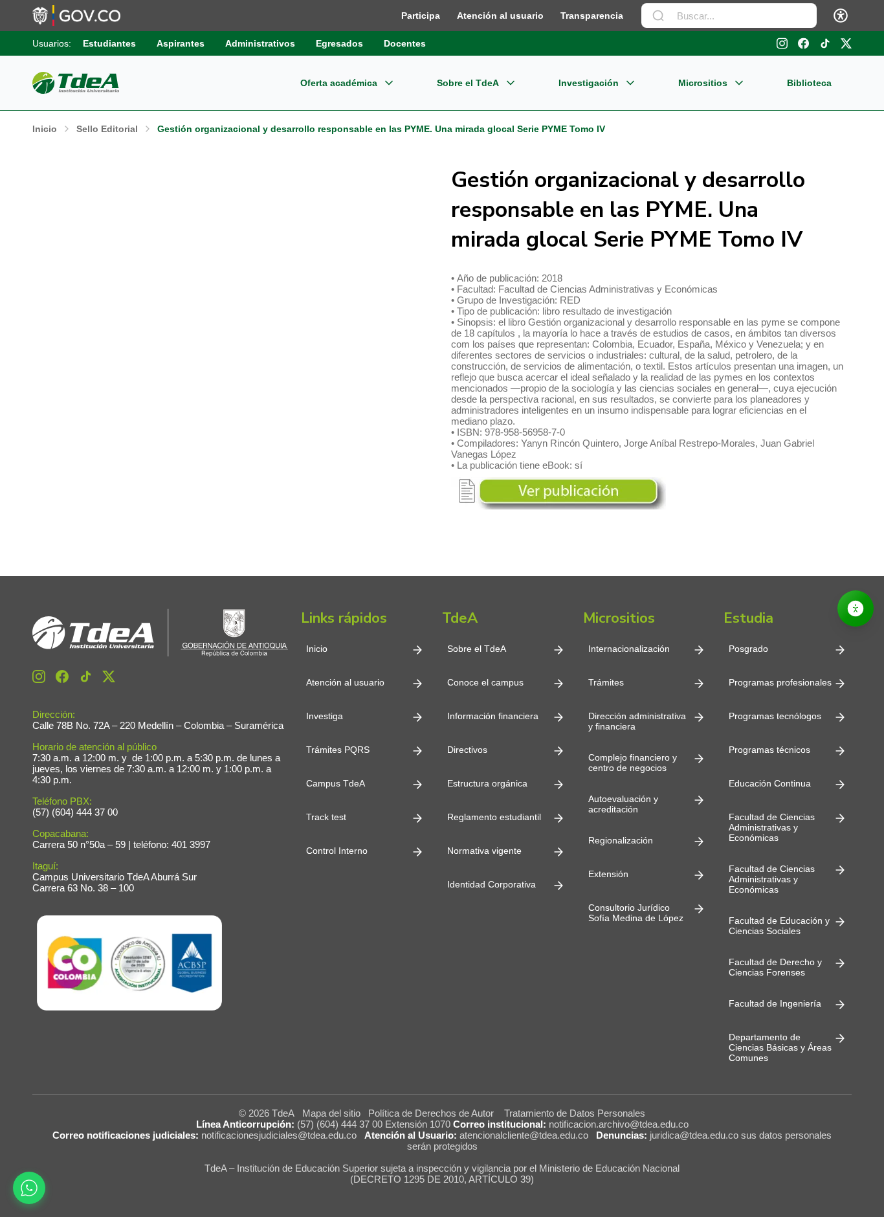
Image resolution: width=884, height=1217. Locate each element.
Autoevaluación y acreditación (623, 804)
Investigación (588, 83)
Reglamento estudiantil (494, 817)
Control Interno (337, 850)
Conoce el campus (485, 682)
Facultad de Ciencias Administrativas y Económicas (772, 827)
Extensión (608, 874)
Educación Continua (770, 783)
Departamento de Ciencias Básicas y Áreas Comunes (780, 1047)
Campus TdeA (335, 783)
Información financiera (492, 716)
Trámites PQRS (338, 749)
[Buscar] (658, 15)
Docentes (405, 43)
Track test (326, 817)
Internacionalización (629, 648)
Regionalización (620, 840)
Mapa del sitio (331, 1113)
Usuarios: (51, 43)
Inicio (316, 648)
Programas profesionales (780, 682)
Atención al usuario (500, 15)
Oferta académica (338, 83)
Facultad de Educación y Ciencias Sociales (779, 925)
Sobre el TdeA (468, 83)
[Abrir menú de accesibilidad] (840, 15)
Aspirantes (180, 43)
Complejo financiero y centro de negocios (632, 762)
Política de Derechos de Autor (433, 1113)
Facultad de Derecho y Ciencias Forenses (775, 967)
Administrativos (260, 43)
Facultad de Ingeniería (775, 1003)
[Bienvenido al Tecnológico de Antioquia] (160, 632)
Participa (420, 15)
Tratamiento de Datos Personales (574, 1113)
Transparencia (591, 15)
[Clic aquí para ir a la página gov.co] (76, 15)
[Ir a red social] (38, 676)
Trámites (606, 682)
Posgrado (748, 648)
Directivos (467, 749)
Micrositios (702, 83)
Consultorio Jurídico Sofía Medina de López (635, 912)
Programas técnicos (769, 749)
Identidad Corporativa (491, 884)
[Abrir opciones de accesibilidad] (855, 608)
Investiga (324, 716)
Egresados (339, 43)
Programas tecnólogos (775, 716)
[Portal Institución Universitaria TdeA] (75, 83)
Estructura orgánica (487, 783)
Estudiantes (109, 43)
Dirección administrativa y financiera (637, 721)
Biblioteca (809, 83)
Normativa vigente (484, 850)
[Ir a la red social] (782, 43)
